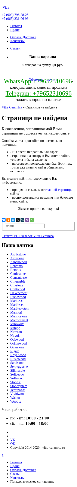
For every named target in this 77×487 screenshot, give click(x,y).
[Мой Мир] (13, 220)
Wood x (15, 401)
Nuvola (15, 335)
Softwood (17, 378)
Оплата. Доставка (23, 37)
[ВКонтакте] (4, 220)
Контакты (17, 41)
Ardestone (17, 258)
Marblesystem (19, 308)
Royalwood (18, 355)
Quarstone (17, 347)
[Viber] (27, 220)
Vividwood (17, 394)
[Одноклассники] (8, 220)
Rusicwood (18, 359)
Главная (16, 26)
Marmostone (18, 316)
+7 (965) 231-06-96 (15, 18)
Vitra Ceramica (12, 107)
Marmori (16, 312)
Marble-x (16, 301)
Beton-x (15, 270)
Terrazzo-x (17, 390)
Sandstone (17, 363)
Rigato (14, 351)
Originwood (18, 343)
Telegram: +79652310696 (39, 93)
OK (12, 443)
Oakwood (17, 339)
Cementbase (18, 277)
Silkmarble (17, 370)
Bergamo (16, 266)
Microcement (19, 320)
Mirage (15, 328)
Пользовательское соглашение (32, 481)
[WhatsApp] (32, 220)
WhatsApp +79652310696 (38, 81)
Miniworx (17, 324)
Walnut (15, 397)
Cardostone (18, 273)
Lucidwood (18, 297)
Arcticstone (18, 254)
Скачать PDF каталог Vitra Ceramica (28, 236)
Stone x (15, 382)
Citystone (16, 285)
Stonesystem (18, 386)
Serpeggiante (19, 366)
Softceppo (17, 374)
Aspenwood (18, 262)
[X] (18, 220)
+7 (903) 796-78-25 (15, 15)
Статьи (15, 48)
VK (12, 440)
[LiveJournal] (22, 220)
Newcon (16, 332)
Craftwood (17, 289)
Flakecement (18, 293)
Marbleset (17, 304)
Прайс (14, 30)
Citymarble (17, 281)
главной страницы (58, 190)
